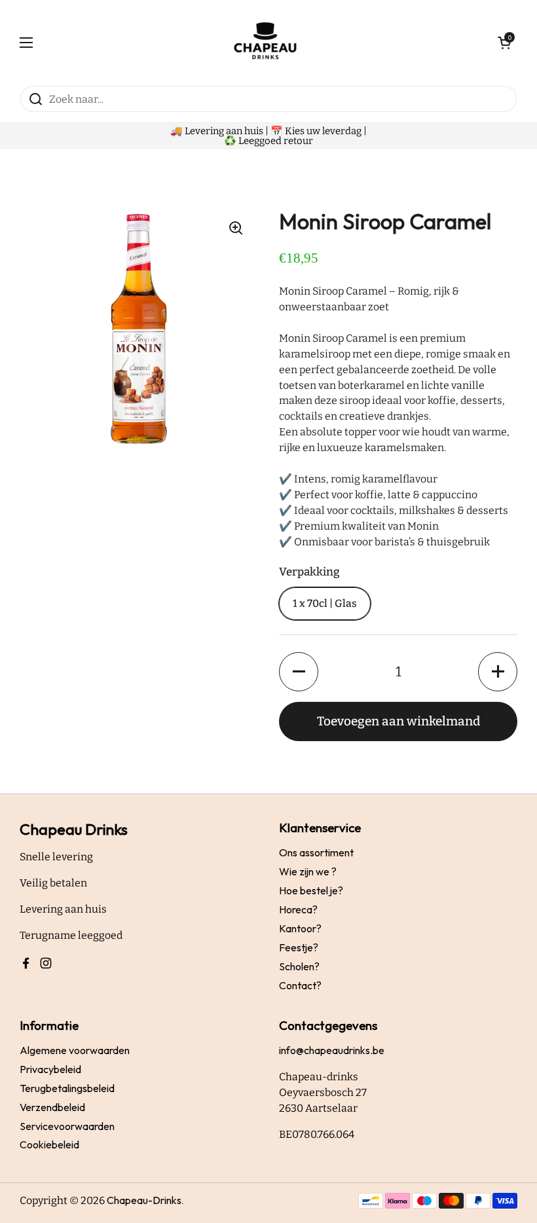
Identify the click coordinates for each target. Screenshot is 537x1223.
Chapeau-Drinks (144, 1200)
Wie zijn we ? (308, 871)
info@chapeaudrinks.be (331, 1050)
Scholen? (299, 966)
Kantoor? (300, 928)
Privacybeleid (50, 1069)
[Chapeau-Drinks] (265, 42)
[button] (298, 671)
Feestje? (298, 947)
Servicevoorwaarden (67, 1126)
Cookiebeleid (49, 1144)
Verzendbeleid (52, 1107)
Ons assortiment (316, 852)
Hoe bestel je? (311, 890)
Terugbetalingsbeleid (67, 1088)
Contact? (300, 985)
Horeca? (298, 909)
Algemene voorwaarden (75, 1050)
